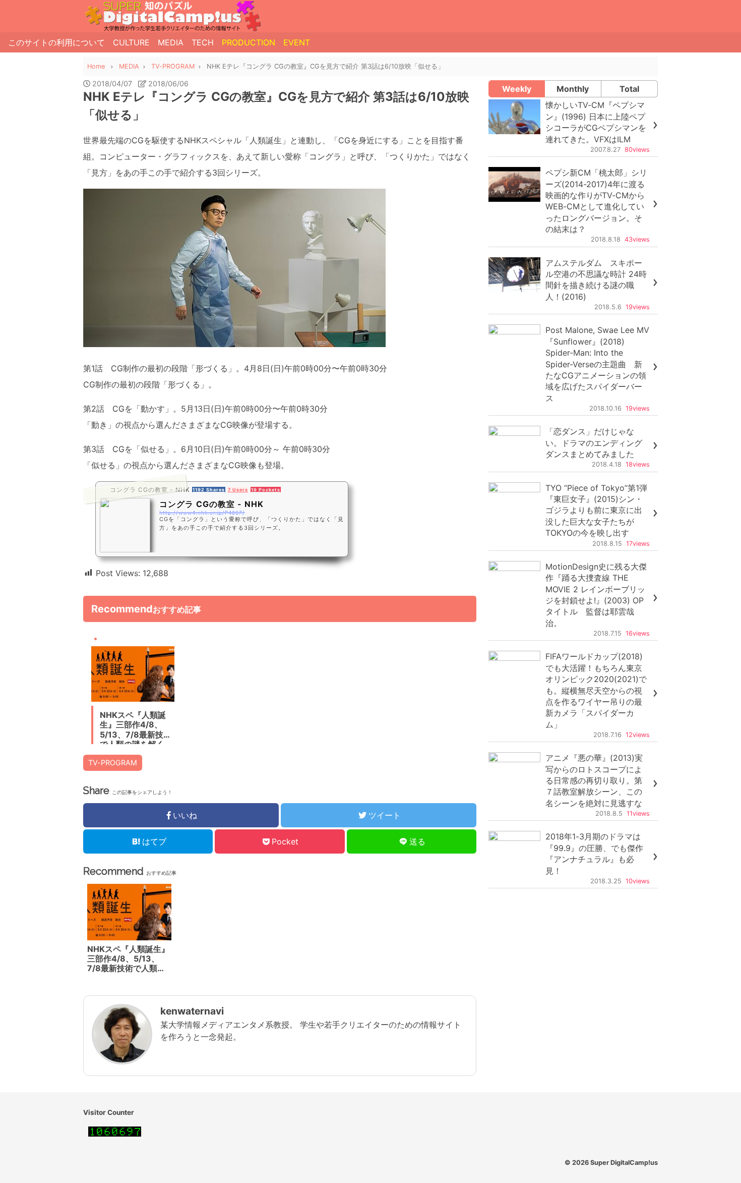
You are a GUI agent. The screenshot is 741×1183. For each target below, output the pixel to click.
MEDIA (170, 42)
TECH (203, 42)
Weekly (516, 89)
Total (629, 89)
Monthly (573, 89)
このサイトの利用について (56, 42)
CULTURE (131, 42)
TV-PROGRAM (112, 762)
